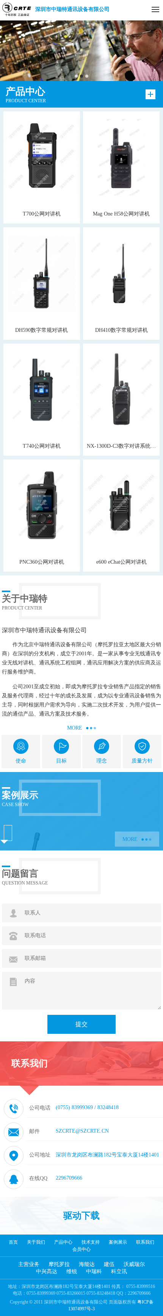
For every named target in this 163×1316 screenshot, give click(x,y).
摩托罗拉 (59, 1264)
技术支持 (91, 1242)
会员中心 (81, 1249)
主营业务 (28, 1264)
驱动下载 (81, 1216)
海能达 (87, 1264)
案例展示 (118, 1242)
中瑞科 (94, 1271)
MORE (81, 728)
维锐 (71, 1271)
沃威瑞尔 (134, 1264)
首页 (13, 1242)
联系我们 (145, 1242)
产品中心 (63, 1242)
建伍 (109, 1264)
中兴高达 (46, 1271)
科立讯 (119, 1271)
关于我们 (36, 1242)
